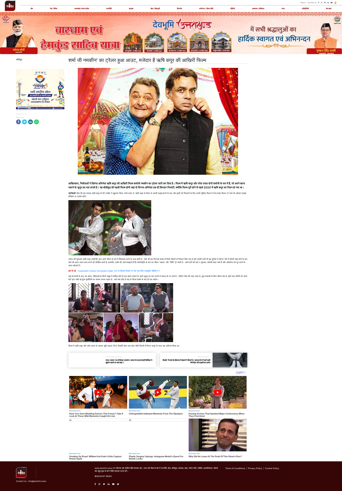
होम (32, 8)
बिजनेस (179, 8)
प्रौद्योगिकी (305, 8)
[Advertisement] (40, 145)
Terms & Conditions (235, 468)
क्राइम (131, 8)
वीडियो (232, 8)
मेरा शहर (328, 8)
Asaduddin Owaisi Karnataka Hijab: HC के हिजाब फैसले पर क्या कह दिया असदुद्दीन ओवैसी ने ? (119, 270)
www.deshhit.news (103, 468)
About (303, 2)
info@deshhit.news (37, 481)
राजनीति (109, 8)
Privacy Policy (255, 468)
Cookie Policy (272, 468)
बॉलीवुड (19, 59)
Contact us (311, 2)
